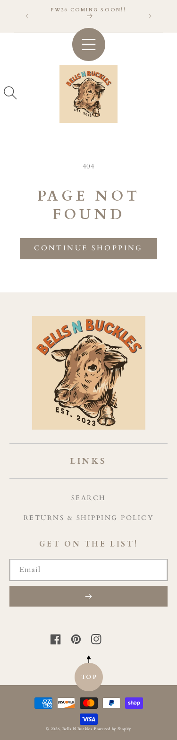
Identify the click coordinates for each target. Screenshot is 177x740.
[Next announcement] (150, 16)
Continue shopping (88, 248)
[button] (10, 92)
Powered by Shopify (112, 728)
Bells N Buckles (77, 728)
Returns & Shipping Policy (89, 517)
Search (88, 497)
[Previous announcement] (27, 16)
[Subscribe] (88, 596)
